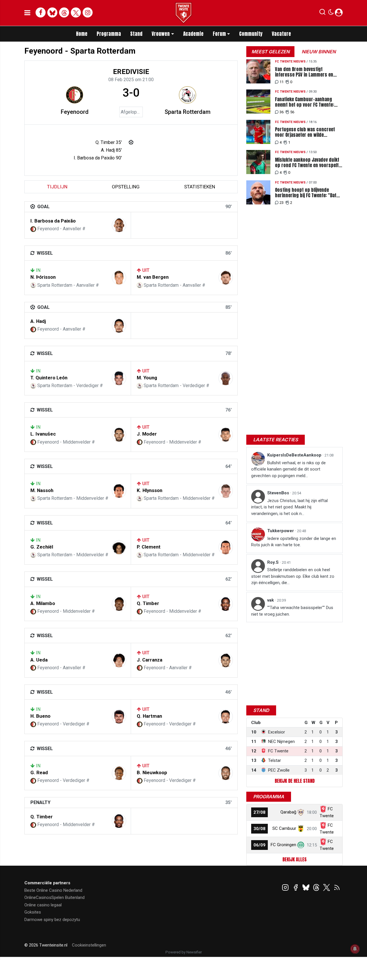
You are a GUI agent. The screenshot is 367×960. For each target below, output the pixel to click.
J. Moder (147, 434)
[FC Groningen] (300, 844)
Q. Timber (148, 603)
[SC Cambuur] (300, 828)
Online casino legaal (43, 905)
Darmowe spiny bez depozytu (52, 919)
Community (251, 34)
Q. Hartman (149, 716)
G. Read (39, 772)
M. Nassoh (41, 490)
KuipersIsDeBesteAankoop (295, 455)
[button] (322, 13)
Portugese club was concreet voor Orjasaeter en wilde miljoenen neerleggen (305, 132)
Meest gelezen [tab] (270, 51)
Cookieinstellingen (89, 945)
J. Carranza (149, 660)
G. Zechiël (41, 547)
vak (271, 600)
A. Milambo (42, 603)
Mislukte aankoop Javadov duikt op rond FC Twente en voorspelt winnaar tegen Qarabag (307, 162)
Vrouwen (161, 34)
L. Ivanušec (43, 434)
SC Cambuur (284, 828)
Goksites (32, 912)
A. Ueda (39, 660)
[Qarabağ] (300, 812)
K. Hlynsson (149, 490)
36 (282, 112)
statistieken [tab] (199, 187)
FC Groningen (283, 844)
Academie (193, 34)
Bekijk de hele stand (295, 780)
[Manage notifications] (355, 948)
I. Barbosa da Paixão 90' (98, 158)
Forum (219, 34)
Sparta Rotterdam (187, 111)
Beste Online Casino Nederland (53, 890)
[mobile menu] (27, 13)
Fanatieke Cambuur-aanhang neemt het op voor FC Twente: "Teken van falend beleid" (304, 102)
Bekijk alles (294, 859)
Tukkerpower (281, 530)
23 (282, 202)
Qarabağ (288, 812)
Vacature (281, 34)
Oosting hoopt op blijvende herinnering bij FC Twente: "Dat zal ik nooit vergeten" (305, 192)
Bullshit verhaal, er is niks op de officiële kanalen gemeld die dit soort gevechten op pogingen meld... (288, 469)
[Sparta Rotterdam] (187, 95)
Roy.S (273, 562)
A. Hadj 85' (111, 150)
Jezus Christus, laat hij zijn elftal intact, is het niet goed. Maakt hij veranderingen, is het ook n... (289, 507)
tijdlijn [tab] (57, 187)
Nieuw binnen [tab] (319, 51)
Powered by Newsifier (183, 952)
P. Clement (149, 547)
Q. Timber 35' (108, 142)
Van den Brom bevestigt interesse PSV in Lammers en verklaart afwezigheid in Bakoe (305, 72)
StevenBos (278, 492)
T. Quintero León (48, 378)
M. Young (147, 378)
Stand (136, 34)
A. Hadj (38, 321)
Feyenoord (75, 111)
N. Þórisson (43, 277)
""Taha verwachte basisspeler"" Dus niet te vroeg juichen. (292, 611)
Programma (109, 34)
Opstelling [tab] (126, 187)
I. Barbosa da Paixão (53, 221)
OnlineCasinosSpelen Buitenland (54, 897)
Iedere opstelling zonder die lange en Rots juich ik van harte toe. (293, 542)
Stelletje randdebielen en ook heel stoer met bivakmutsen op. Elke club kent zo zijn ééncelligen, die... (292, 576)
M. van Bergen (153, 277)
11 (282, 82)
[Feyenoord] (74, 95)
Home (81, 34)
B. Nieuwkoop (152, 772)
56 (292, 112)
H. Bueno (40, 716)
